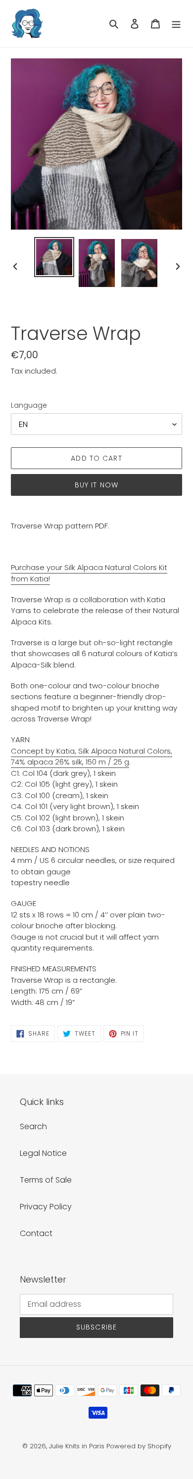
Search (33, 1126)
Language (29, 405)
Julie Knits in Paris (76, 1446)
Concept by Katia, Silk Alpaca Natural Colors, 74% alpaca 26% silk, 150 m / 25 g (91, 756)
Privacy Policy (46, 1206)
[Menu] (176, 24)
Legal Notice (43, 1153)
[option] (54, 257)
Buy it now (96, 485)
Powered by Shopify (138, 1446)
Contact (36, 1233)
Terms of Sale (46, 1180)
